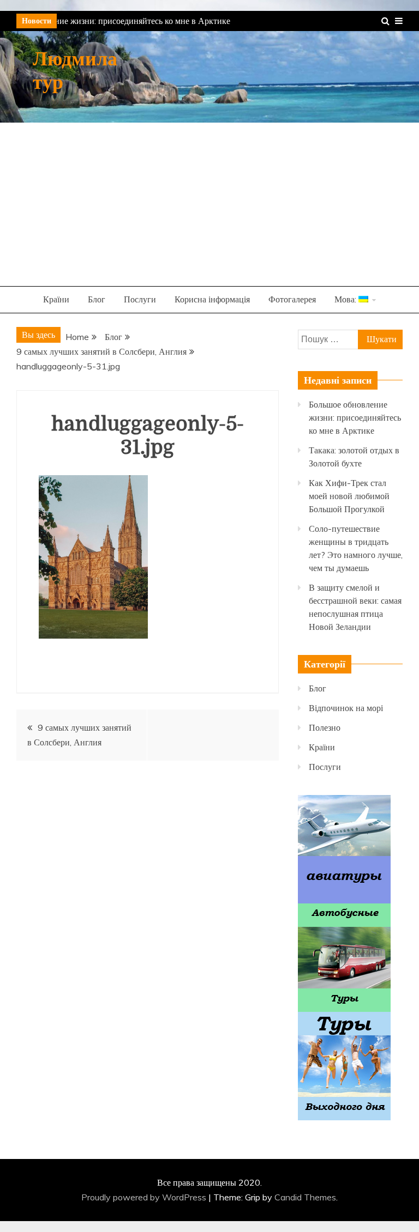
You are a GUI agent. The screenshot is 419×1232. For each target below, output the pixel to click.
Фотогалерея (292, 299)
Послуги (140, 299)
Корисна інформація (212, 299)
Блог (96, 299)
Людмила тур (75, 71)
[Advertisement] (209, 204)
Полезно (324, 727)
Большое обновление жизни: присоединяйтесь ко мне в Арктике (355, 417)
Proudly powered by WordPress (144, 1197)
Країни (56, 299)
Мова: (346, 299)
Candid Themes (305, 1197)
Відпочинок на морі (346, 707)
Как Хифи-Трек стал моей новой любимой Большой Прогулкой (349, 495)
